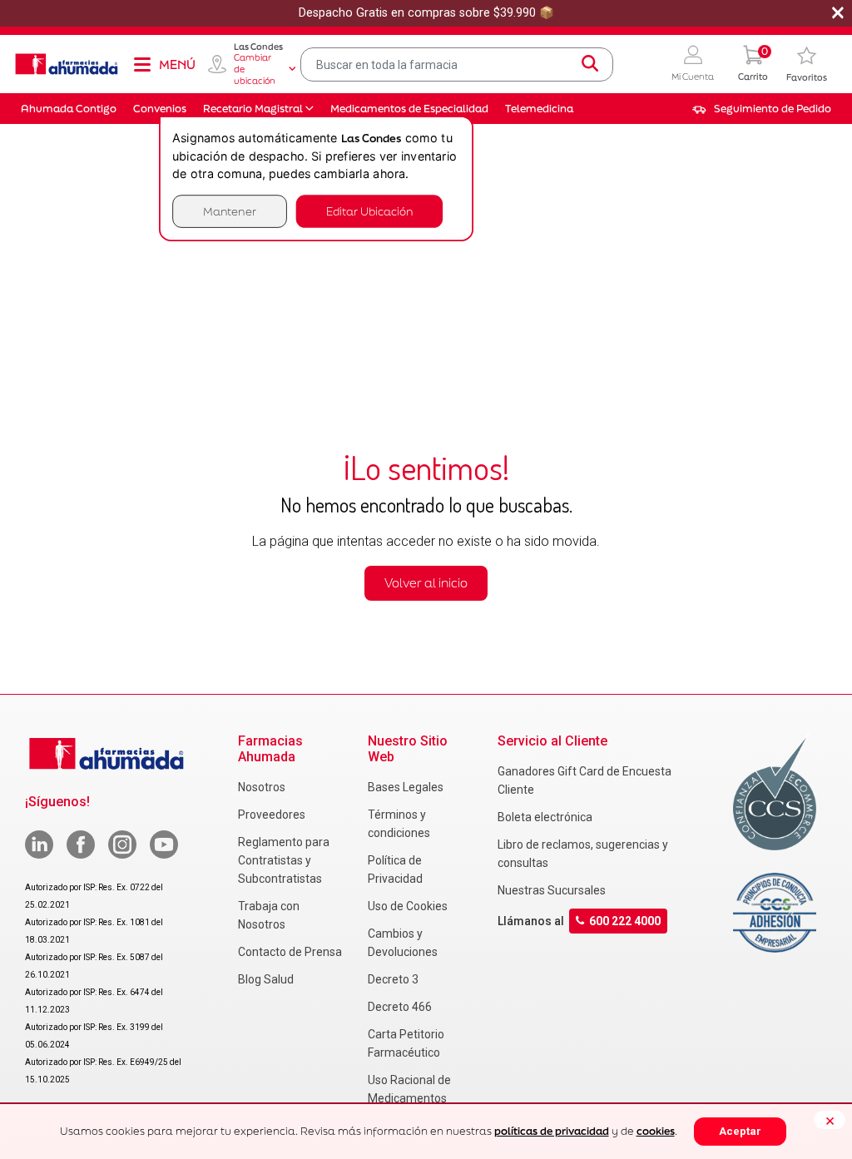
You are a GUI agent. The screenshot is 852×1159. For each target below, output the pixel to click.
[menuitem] (762, 109)
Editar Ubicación (369, 211)
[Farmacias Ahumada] (66, 64)
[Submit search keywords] (590, 64)
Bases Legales (405, 787)
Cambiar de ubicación (254, 69)
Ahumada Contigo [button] (68, 109)
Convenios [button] (159, 109)
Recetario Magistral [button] (253, 109)
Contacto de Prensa (290, 951)
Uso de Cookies (408, 906)
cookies (656, 1131)
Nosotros (261, 787)
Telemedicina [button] (539, 109)
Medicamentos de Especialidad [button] (409, 109)
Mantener (229, 211)
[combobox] (456, 64)
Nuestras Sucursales (552, 890)
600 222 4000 (625, 921)
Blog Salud (266, 979)
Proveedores (271, 814)
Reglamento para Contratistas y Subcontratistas (283, 860)
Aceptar (740, 1131)
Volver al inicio (426, 583)
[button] (692, 64)
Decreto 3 (393, 979)
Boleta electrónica (545, 817)
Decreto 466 (400, 1006)
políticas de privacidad (551, 1131)
